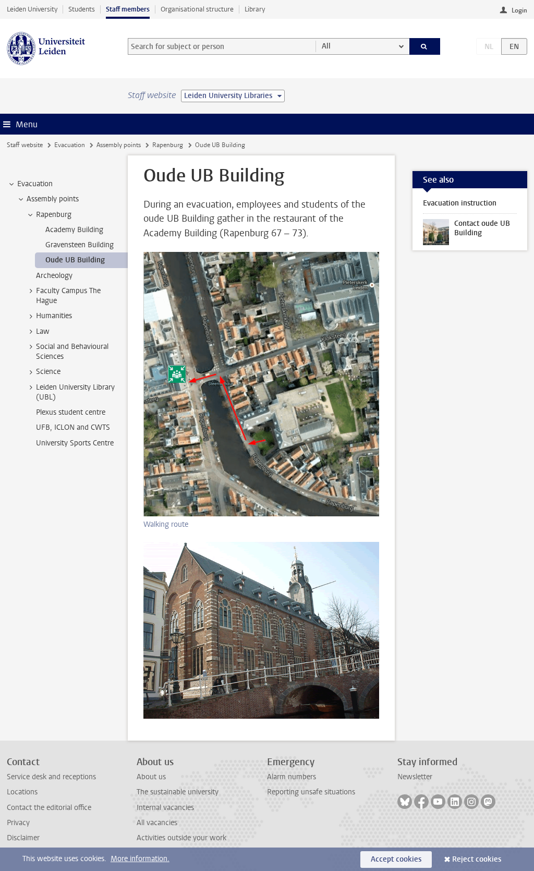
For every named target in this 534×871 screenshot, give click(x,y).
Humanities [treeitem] (54, 316)
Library (255, 9)
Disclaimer (23, 838)
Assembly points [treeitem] (53, 199)
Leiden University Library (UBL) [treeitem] (75, 392)
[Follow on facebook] (421, 801)
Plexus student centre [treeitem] (70, 412)
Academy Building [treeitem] (74, 230)
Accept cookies (396, 859)
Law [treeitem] (43, 331)
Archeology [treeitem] (54, 276)
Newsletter (414, 777)
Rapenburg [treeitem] (53, 215)
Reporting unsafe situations (311, 792)
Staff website (25, 145)
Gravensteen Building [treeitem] (79, 245)
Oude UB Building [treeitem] (75, 260)
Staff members (128, 9)
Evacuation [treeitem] (35, 184)
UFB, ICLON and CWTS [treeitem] (73, 427)
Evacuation (69, 145)
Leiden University (32, 9)
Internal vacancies (165, 808)
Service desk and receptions (51, 777)
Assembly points (118, 145)
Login (519, 10)
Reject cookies (476, 859)
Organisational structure (197, 9)
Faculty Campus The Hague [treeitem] (68, 296)
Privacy (18, 823)
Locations (22, 792)
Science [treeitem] (48, 372)
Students (81, 9)
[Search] (425, 46)
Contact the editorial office (49, 808)
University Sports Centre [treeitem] (75, 443)
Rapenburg (167, 145)
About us (151, 777)
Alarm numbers (291, 777)
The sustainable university (178, 792)
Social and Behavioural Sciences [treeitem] (72, 351)
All (326, 46)
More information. (140, 859)
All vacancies (157, 823)
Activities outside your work (181, 838)
